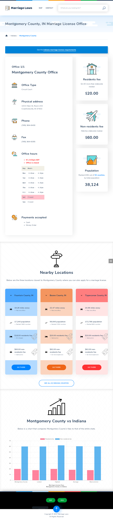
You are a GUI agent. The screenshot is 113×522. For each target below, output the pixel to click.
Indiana (13, 36)
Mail (62, 500)
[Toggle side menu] (111, 261)
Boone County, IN (58, 295)
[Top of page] (56, 509)
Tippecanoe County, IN (96, 295)
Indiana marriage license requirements (59, 50)
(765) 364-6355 (28, 141)
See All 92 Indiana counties (56, 383)
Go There (21, 367)
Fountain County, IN (23, 295)
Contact (49, 8)
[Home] (6, 36)
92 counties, (100, 175)
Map (40, 8)
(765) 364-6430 (28, 125)
